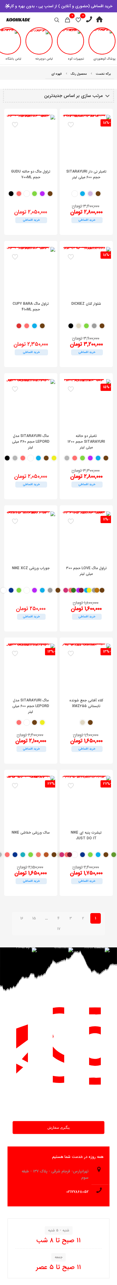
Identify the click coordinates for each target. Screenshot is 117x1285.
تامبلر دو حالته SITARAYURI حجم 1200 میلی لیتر (86, 441)
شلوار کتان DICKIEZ (86, 304)
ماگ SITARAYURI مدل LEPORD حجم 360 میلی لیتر (31, 441)
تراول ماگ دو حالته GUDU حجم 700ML (30, 174)
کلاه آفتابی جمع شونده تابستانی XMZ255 (86, 703)
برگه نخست (103, 74)
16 (21, 918)
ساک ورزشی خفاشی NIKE (31, 832)
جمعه (58, 1257)
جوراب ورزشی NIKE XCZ (31, 568)
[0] (78, 20)
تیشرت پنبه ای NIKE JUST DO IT (86, 835)
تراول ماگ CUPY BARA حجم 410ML (31, 306)
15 (34, 918)
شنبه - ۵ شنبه (58, 1230)
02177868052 (77, 1192)
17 (58, 929)
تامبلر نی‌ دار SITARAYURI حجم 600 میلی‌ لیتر (86, 174)
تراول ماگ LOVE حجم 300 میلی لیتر (86, 571)
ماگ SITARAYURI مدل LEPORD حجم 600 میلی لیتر (30, 706)
